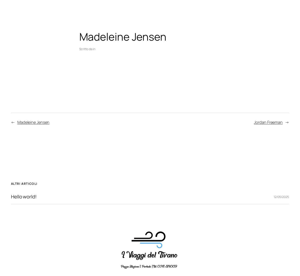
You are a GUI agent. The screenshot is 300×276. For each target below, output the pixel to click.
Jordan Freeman (268, 122)
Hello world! (24, 197)
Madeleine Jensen (33, 122)
